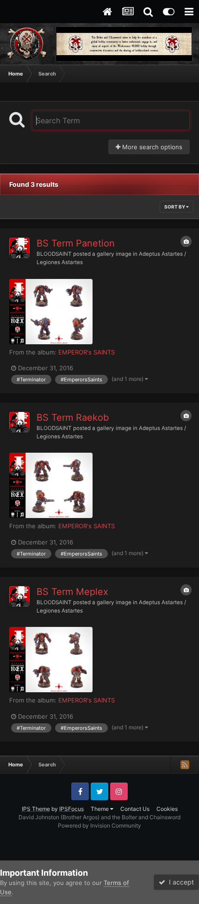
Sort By (175, 206)
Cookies (167, 808)
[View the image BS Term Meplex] (51, 659)
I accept (179, 882)
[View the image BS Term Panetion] (51, 311)
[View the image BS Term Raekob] (51, 485)
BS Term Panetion (76, 243)
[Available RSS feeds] (184, 764)
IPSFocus (71, 808)
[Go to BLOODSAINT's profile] (19, 248)
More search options (151, 147)
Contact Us (134, 808)
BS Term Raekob (73, 417)
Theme (100, 808)
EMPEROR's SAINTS (86, 352)
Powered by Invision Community (99, 825)
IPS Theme (36, 808)
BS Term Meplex (72, 591)
